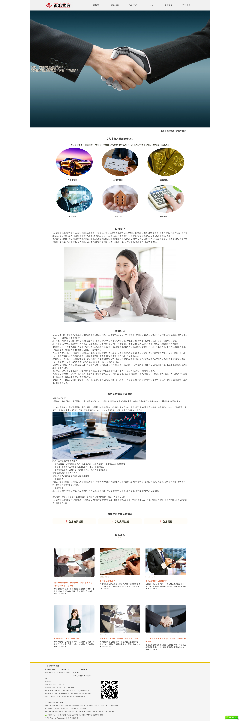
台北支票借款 (110, 711)
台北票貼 (101, 711)
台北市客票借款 (92, 711)
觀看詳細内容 (74, 597)
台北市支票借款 (58, 711)
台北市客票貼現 (81, 711)
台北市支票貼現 (69, 711)
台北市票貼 (48, 711)
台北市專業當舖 (72, 718)
